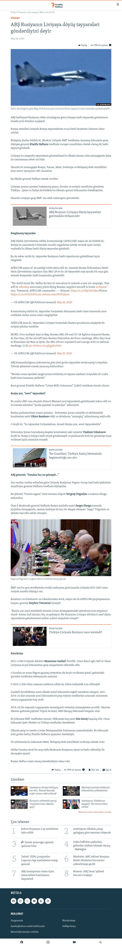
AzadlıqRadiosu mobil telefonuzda (28, 926)
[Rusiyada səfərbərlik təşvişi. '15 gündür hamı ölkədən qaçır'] (19, 804)
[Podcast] (48, 901)
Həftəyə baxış (69, 926)
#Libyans (101, 287)
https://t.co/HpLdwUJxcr (85, 291)
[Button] (82, 45)
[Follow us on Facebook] (13, 901)
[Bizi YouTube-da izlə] (74, 942)
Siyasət (15, 18)
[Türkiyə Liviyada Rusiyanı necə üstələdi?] (30, 636)
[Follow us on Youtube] (34, 901)
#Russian (24, 287)
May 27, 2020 (64, 353)
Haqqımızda (17, 920)
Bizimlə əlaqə (68, 920)
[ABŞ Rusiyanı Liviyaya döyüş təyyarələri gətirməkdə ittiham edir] (30, 216)
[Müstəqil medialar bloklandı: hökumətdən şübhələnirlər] (71, 791)
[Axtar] (100, 942)
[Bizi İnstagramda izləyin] (48, 942)
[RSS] (41, 901)
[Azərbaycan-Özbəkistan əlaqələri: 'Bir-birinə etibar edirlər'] (71, 804)
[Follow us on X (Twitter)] (27, 901)
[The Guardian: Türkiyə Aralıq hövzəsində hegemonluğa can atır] (30, 457)
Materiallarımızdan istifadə (24, 932)
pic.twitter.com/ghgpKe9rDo (45, 346)
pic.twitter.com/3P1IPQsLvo (53, 294)
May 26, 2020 (64, 302)
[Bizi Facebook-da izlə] (21, 942)
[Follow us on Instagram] (20, 901)
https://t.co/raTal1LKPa (24, 294)
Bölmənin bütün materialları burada (94, 812)
